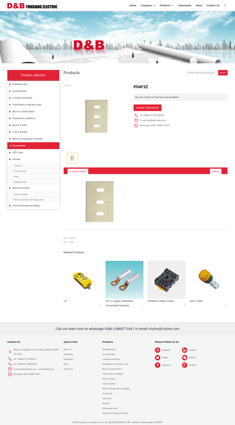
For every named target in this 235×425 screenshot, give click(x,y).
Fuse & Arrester (20, 132)
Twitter (165, 357)
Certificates (68, 354)
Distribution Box (20, 84)
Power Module (20, 171)
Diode (16, 176)
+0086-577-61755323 (153, 115)
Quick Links (70, 342)
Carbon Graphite (21, 194)
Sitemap (135, 422)
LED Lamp (18, 152)
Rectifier (17, 159)
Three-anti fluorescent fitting (26, 205)
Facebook (166, 365)
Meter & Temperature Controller (28, 139)
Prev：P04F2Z (70, 238)
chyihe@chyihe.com (156, 120)
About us (67, 349)
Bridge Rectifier (20, 182)
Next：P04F (69, 242)
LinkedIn (192, 350)
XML (129, 422)
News (66, 364)
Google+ (192, 365)
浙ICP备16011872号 (117, 422)
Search (223, 73)
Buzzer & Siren (20, 125)
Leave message (147, 107)
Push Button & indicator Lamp (27, 105)
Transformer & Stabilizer (24, 118)
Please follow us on (167, 342)
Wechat (192, 357)
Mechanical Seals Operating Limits (29, 200)
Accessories (57, 60)
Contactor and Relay (22, 98)
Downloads (68, 359)
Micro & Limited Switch (24, 111)
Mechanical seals (21, 188)
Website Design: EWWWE (151, 422)
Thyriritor (17, 165)
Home (25, 60)
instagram (166, 350)
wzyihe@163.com (46, 369)
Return (215, 171)
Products (39, 60)
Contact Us (13, 342)
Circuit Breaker (20, 91)
